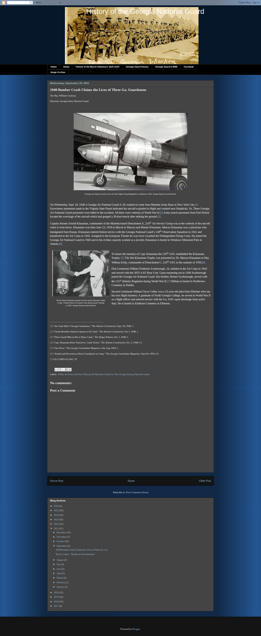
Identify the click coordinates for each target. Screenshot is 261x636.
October (61, 541)
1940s (61, 374)
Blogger (136, 629)
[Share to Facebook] (66, 369)
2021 (56, 528)
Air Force (68, 374)
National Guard (142, 374)
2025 (56, 510)
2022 (56, 524)
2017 (56, 606)
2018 (56, 601)
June (59, 569)
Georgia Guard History (137, 67)
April (59, 573)
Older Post (205, 480)
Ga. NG (114, 374)
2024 (56, 515)
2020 (56, 592)
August (60, 560)
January (61, 586)
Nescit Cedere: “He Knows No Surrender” (75, 554)
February (61, 582)
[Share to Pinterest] (70, 369)
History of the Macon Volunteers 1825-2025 (97, 67)
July (59, 564)
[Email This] (56, 369)
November (62, 536)
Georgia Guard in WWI (166, 67)
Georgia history (126, 374)
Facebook (189, 67)
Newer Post (56, 480)
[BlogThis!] (59, 369)
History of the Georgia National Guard (145, 11)
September (62, 546)
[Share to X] (63, 369)
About (66, 67)
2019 (56, 597)
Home (54, 67)
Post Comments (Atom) (137, 492)
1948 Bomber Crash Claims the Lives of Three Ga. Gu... (82, 549)
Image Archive (58, 72)
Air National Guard (100, 374)
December (62, 532)
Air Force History (82, 374)
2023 (56, 519)
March (60, 577)
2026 (56, 506)
